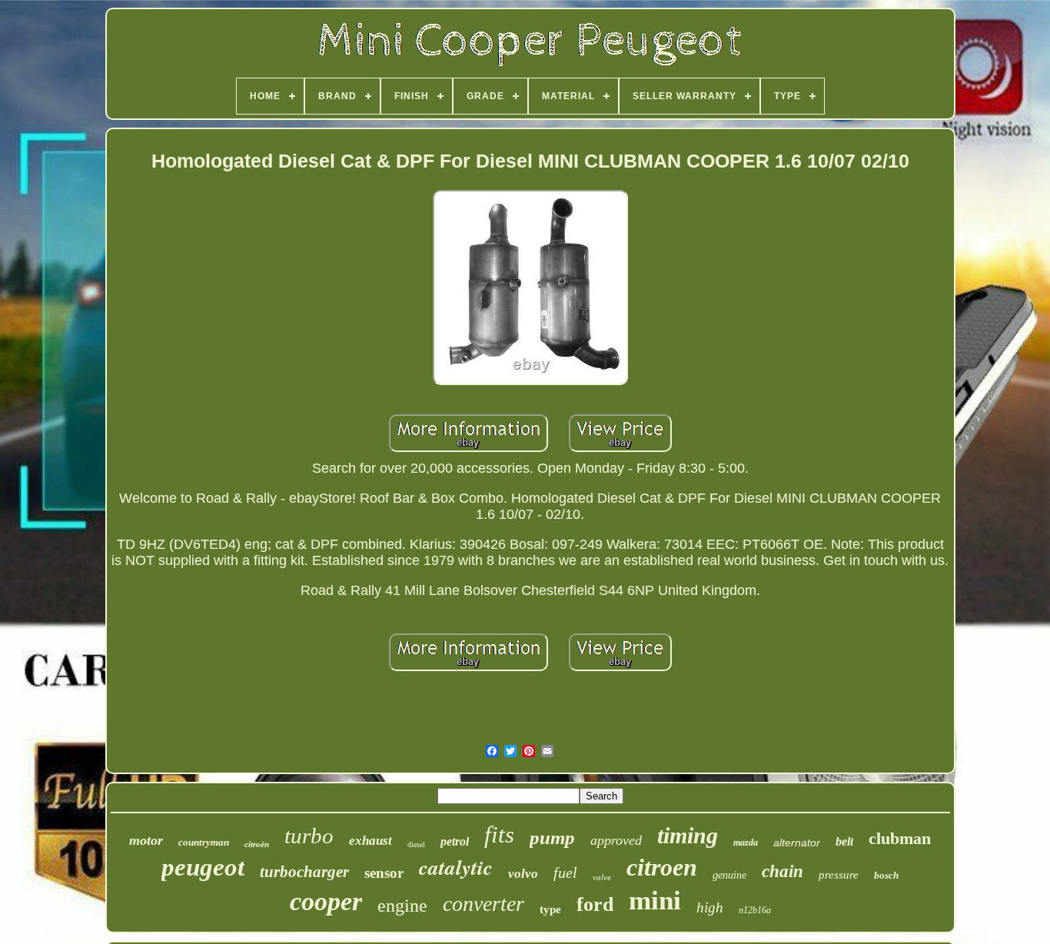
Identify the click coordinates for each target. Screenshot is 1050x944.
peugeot (202, 867)
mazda (745, 842)
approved (616, 840)
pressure (839, 875)
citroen (661, 867)
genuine (729, 875)
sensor (384, 873)
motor (146, 840)
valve (602, 877)
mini (655, 901)
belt (844, 841)
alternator (796, 842)
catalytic (456, 867)
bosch (886, 875)
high (709, 907)
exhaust (370, 840)
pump (552, 837)
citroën (256, 844)
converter (483, 904)
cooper (326, 901)
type (550, 909)
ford (595, 904)
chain (782, 871)
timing (687, 835)
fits (499, 834)
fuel (565, 872)
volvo (523, 873)
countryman (203, 842)
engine (402, 906)
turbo (309, 835)
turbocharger (304, 872)
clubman (900, 838)
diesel (416, 844)
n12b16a (755, 910)
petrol (454, 841)
